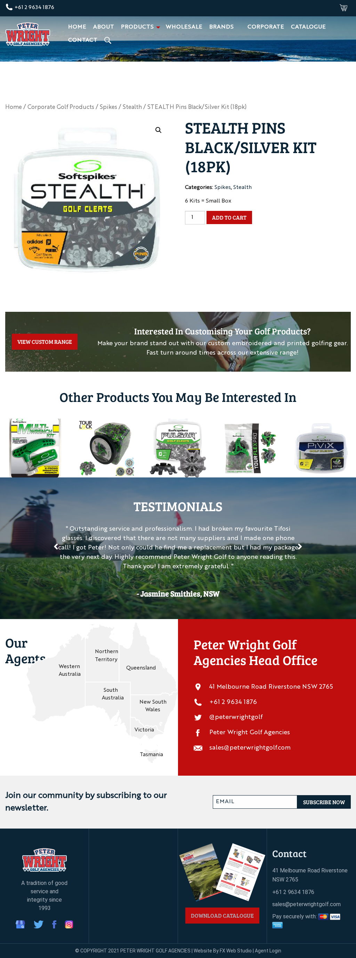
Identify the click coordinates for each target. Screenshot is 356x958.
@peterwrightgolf (235, 717)
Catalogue (308, 27)
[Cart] (343, 7)
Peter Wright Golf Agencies (249, 732)
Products (137, 27)
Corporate (266, 27)
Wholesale (184, 27)
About (103, 27)
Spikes (108, 107)
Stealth (132, 107)
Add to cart (229, 217)
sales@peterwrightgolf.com (250, 748)
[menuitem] (77, 27)
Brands (221, 27)
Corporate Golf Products (60, 107)
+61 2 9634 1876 (33, 7)
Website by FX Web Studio (223, 950)
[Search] (108, 40)
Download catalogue (222, 915)
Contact (82, 40)
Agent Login (268, 950)
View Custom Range (44, 341)
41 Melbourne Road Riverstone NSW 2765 (271, 687)
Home (77, 27)
